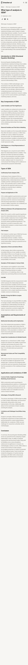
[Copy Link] (2, 19)
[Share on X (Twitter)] (7, 19)
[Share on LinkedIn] (5, 19)
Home (2, 7)
